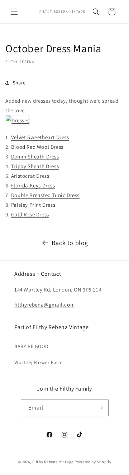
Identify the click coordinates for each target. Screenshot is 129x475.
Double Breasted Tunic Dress (45, 195)
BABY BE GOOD (31, 346)
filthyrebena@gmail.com (44, 304)
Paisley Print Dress (33, 204)
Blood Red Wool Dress (37, 146)
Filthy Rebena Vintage (52, 461)
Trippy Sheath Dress (35, 166)
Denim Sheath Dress (35, 156)
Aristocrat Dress (30, 175)
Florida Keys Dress (33, 185)
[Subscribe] (100, 408)
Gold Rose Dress (30, 214)
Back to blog (70, 243)
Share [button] (19, 82)
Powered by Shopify (93, 461)
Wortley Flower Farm (38, 362)
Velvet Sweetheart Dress (40, 137)
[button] (14, 12)
